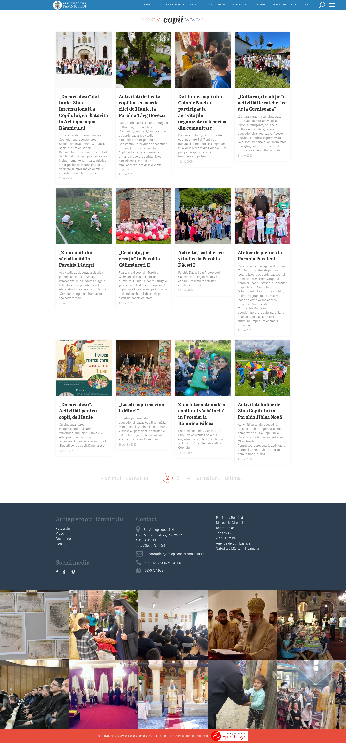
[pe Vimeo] (73, 571)
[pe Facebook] (57, 571)
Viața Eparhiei (104, 613)
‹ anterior (137, 477)
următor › (208, 477)
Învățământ (173, 613)
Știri (193, 4)
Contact (308, 4)
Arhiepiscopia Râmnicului (90, 519)
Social (242, 682)
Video (221, 4)
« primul (111, 477)
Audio (207, 4)
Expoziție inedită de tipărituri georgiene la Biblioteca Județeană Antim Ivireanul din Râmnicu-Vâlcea (34, 634)
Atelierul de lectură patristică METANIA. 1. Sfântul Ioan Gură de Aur (173, 627)
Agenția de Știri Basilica (233, 543)
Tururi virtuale (283, 4)
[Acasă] (79, 7)
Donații (61, 543)
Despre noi (64, 538)
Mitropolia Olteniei (229, 522)
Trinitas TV (223, 533)
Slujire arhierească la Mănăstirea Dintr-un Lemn (173, 693)
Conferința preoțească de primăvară (34, 693)
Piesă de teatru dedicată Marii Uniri (103, 693)
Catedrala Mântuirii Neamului (237, 548)
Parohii (259, 4)
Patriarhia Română (229, 517)
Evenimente (175, 4)
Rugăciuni (152, 4)
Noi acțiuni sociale (242, 690)
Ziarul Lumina (226, 538)
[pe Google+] (65, 571)
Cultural (34, 613)
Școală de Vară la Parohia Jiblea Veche (311, 624)
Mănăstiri (240, 4)
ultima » (234, 477)
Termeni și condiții (197, 735)
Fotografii (63, 528)
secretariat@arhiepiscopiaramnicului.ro (175, 553)
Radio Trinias (225, 527)
